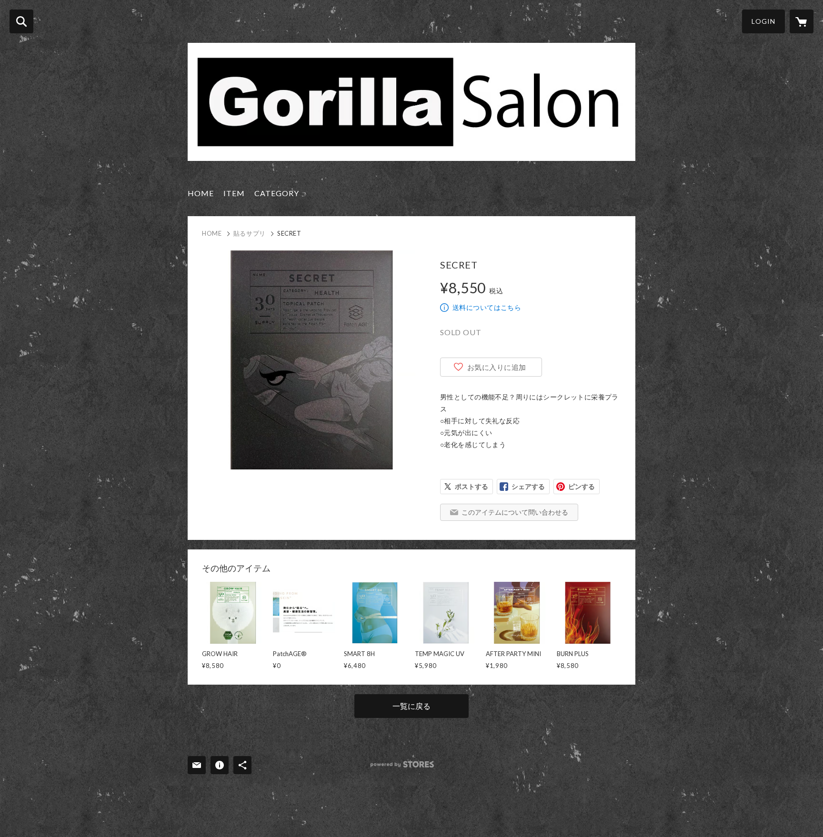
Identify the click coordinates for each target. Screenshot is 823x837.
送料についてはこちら (486, 307)
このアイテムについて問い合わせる (515, 512)
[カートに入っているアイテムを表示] (801, 21)
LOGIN (763, 21)
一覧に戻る (411, 705)
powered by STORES (402, 764)
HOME (201, 193)
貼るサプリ (249, 233)
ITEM (234, 193)
